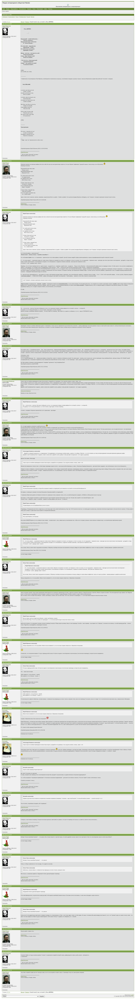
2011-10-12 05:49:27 (7, 951)
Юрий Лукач (5, 163)
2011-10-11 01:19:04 (7, 23)
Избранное (5, 16)
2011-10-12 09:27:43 (7, 970)
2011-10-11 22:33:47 (7, 886)
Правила (29, 9)
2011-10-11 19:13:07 (7, 688)
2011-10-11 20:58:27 (7, 792)
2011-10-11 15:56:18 (7, 398)
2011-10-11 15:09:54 (7, 379)
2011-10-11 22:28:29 (7, 854)
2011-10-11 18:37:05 (7, 612)
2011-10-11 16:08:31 (7, 422)
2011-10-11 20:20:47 (7, 739)
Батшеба (4, 710)
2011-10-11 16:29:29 (7, 535)
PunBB (132, 995)
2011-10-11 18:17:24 (7, 590)
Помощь (50, 9)
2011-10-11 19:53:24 (7, 708)
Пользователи (22, 9)
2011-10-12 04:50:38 (7, 929)
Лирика (27, 21)
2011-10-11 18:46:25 (7, 640)
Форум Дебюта (14, 9)
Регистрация (40, 9)
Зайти (45, 9)
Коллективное (11, 16)
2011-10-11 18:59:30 (7, 662)
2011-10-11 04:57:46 (7, 304)
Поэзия (28, 16)
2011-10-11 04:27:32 (7, 210)
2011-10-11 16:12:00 (7, 447)
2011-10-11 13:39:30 (7, 346)
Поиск (34, 9)
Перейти (4, 995)
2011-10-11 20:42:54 (7, 764)
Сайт (3, 9)
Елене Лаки (5, 537)
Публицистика (22, 16)
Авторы (32, 16)
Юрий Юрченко (6, 26)
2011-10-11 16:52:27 (7, 559)
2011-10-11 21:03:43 (7, 815)
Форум (7, 9)
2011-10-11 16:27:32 (7, 482)
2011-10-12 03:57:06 (7, 906)
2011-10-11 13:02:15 (7, 323)
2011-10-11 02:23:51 (7, 160)
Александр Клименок (8, 381)
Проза (17, 16)
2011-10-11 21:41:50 (7, 834)
